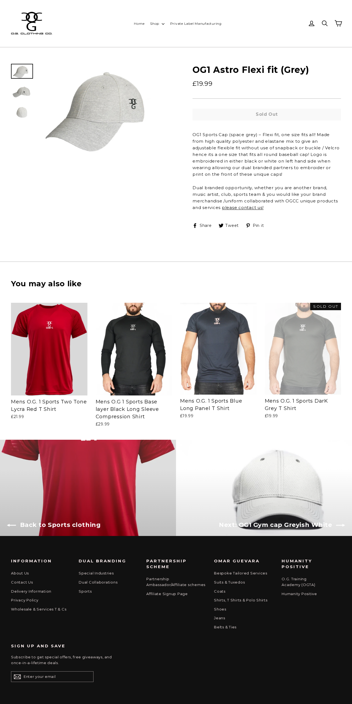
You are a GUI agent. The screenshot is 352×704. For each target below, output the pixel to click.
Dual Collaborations (98, 582)
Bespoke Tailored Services (240, 573)
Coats (220, 591)
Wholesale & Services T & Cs (38, 609)
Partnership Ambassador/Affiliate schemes (175, 582)
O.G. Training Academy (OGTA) (298, 582)
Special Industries (96, 573)
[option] (105, 108)
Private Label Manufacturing (196, 23)
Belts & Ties (225, 627)
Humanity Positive (299, 594)
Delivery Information (31, 591)
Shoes (220, 609)
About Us (20, 573)
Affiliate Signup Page (167, 594)
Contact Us (22, 582)
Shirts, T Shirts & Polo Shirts (241, 600)
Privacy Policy (24, 600)
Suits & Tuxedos (229, 582)
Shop (155, 23)
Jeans (219, 618)
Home (139, 23)
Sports (85, 591)
